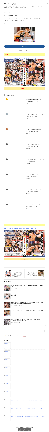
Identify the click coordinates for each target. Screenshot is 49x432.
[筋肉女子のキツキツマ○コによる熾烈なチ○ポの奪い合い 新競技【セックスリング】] (24, 72)
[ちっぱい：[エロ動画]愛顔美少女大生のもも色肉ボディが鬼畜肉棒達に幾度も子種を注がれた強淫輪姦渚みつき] (15, 135)
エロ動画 (9, 12)
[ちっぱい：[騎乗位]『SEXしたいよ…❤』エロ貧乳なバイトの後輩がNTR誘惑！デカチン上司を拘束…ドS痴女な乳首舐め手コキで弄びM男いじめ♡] (15, 165)
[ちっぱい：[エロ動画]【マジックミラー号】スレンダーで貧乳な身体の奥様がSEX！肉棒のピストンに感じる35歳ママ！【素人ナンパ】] (15, 150)
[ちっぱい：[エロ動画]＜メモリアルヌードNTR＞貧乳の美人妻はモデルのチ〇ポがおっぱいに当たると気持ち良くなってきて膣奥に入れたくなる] (15, 120)
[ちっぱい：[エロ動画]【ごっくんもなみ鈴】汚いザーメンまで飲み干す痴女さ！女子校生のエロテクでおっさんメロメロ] (15, 180)
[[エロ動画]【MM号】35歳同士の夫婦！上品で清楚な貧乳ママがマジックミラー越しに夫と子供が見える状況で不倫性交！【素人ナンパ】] (15, 105)
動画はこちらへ (24, 46)
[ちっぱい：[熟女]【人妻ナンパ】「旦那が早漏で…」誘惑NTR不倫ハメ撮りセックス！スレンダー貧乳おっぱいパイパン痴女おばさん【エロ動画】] (15, 211)
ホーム (5, 12)
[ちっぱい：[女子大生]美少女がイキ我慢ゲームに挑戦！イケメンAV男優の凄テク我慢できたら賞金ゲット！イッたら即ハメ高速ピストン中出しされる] (15, 195)
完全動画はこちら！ (24, 88)
